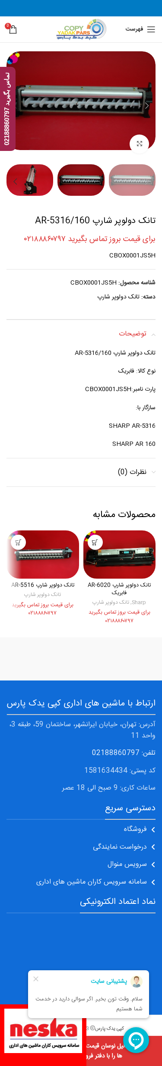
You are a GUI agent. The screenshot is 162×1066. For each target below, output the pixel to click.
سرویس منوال (127, 864)
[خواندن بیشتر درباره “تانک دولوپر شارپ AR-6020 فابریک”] (95, 542)
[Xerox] (118, 658)
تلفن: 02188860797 (124, 753)
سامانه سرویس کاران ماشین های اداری (91, 882)
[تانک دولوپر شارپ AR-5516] (42, 554)
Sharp (139, 603)
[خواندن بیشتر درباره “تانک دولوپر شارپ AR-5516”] (18, 542)
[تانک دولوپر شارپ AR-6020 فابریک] (119, 554)
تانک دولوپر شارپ (118, 297)
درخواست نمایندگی (120, 847)
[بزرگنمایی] (139, 144)
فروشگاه (135, 829)
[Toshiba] (43, 658)
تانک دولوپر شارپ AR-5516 (42, 585)
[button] (147, 105)
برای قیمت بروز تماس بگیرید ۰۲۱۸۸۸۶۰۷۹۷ (90, 239)
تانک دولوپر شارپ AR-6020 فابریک (119, 589)
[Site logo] (81, 30)
